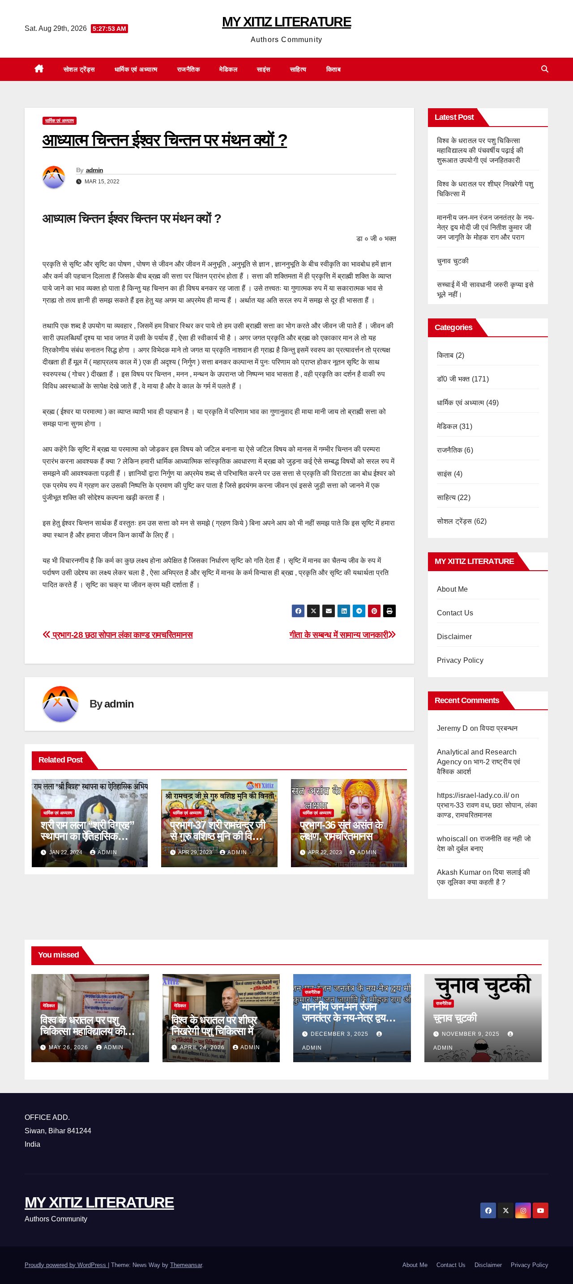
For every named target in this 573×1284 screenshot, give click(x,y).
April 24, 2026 (203, 1047)
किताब (333, 69)
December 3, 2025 (340, 1034)
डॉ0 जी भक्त (453, 379)
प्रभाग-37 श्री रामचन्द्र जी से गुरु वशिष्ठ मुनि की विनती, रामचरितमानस (219, 836)
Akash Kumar (459, 872)
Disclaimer (454, 636)
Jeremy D (452, 728)
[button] (544, 69)
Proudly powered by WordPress (66, 1265)
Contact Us (455, 613)
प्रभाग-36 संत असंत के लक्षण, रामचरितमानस (341, 830)
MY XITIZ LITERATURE (286, 21)
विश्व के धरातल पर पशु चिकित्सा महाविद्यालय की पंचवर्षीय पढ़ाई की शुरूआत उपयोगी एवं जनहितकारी (480, 150)
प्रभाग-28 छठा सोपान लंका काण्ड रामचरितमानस (122, 635)
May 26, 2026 (69, 1047)
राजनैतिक (188, 69)
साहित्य (298, 69)
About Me (452, 589)
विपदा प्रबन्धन (498, 728)
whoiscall (452, 839)
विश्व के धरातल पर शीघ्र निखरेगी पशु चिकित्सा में (214, 1025)
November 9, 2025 (471, 1034)
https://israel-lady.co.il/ (473, 795)
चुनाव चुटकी (453, 261)
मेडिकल (228, 69)
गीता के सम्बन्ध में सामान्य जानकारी (339, 635)
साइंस (263, 69)
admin (94, 170)
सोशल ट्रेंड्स (79, 69)
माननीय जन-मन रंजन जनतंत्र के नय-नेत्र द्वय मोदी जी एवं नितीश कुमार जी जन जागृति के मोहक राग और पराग (485, 227)
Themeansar (186, 1265)
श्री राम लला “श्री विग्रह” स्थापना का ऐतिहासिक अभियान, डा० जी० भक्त (87, 836)
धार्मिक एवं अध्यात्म (136, 69)
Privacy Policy (460, 660)
